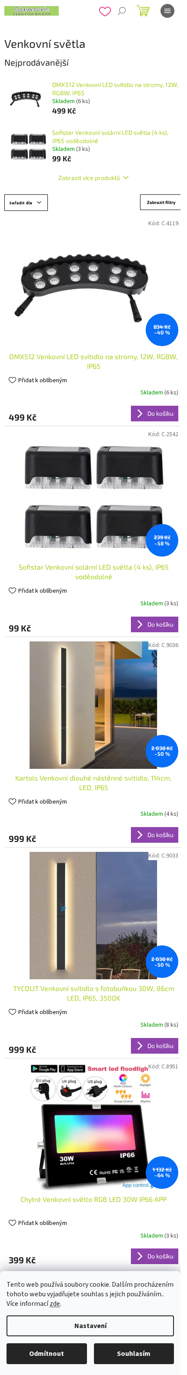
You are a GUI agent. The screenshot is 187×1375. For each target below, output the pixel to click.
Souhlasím (133, 1353)
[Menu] (167, 11)
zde (55, 1303)
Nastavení (90, 1326)
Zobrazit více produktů (89, 177)
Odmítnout (46, 1353)
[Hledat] (121, 11)
